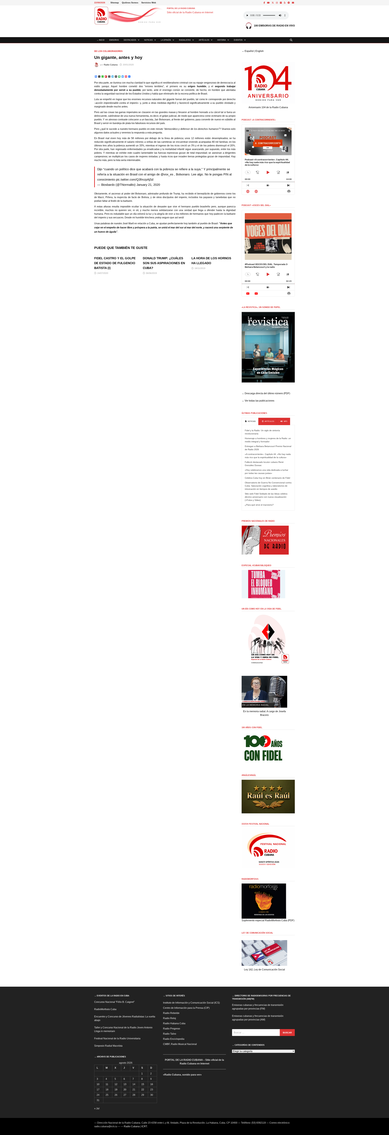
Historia (221, 40)
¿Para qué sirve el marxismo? (259, 505)
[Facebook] (264, 2)
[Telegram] (289, 2)
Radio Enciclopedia (173, 1039)
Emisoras (114, 40)
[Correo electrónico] (293, 2)
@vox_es (167, 174)
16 (151, 1084)
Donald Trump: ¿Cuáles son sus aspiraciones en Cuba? (164, 263)
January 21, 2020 (148, 184)
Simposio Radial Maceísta (108, 1045)
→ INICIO (100, 40)
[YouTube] (268, 2)
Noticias (148, 40)
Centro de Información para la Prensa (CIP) (186, 1008)
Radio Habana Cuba (174, 1023)
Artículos (204, 40)
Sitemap (114, 2)
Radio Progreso (171, 1028)
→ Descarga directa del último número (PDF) (266, 393)
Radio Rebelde (171, 1013)
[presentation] (250, 421)
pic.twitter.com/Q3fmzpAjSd (134, 179)
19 (116, 1089)
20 (125, 1089)
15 (142, 1084)
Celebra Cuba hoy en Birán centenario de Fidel (267, 478)
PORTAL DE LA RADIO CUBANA (181, 8)
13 (125, 1084)
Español (249, 51)
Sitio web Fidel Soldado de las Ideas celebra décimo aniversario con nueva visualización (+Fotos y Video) (266, 496)
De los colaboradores (108, 51)
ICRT (144, 1126)
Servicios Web (148, 2)
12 (116, 1084)
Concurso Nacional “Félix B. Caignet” (114, 1002)
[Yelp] (285, 2)
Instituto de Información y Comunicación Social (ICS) (191, 1002)
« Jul (96, 1108)
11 (107, 1084)
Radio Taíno (169, 1033)
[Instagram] (277, 2)
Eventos (238, 40)
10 (98, 1084)
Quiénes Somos (130, 2)
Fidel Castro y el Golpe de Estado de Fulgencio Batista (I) (115, 263)
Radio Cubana (111, 64)
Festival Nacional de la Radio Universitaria (117, 1038)
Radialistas (185, 40)
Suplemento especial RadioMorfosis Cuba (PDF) (268, 920)
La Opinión (166, 40)
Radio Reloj (169, 1018)
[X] (273, 2)
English (259, 51)
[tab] (250, 421)
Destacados (130, 40)
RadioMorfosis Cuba (105, 1009)
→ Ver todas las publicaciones (258, 400)
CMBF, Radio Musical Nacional (180, 1044)
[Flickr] (281, 2)
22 (142, 1089)
